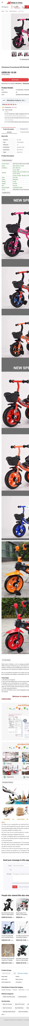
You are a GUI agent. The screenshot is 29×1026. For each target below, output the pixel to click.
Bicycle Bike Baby (19, 1008)
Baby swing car (19, 979)
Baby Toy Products (7, 1008)
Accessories (18, 982)
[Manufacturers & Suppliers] (14, 2)
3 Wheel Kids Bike (22, 996)
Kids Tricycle (21, 11)
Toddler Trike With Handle (9, 996)
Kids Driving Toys (13, 11)
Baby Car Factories (7, 1004)
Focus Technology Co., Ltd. (19, 1020)
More (3, 1014)
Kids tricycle (4, 979)
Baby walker (4, 976)
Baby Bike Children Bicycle (9, 1011)
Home (3, 11)
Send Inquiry (15, 79)
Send (15, 887)
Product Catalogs (23, 973)
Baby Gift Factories (19, 1004)
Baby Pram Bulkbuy (23, 1011)
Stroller (17, 976)
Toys (7, 11)
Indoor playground (6, 982)
